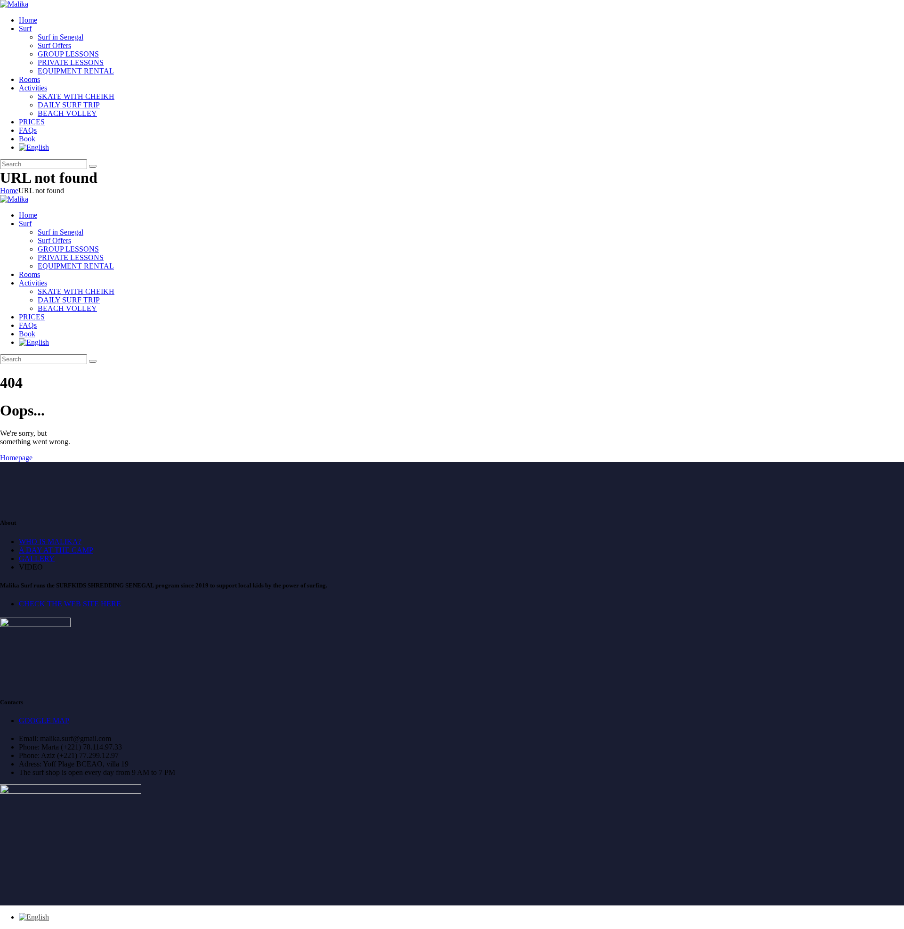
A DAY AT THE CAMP (56, 550)
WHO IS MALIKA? (50, 542)
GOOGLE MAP (44, 721)
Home (9, 191)
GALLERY (37, 558)
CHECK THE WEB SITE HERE (70, 604)
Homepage (16, 458)
